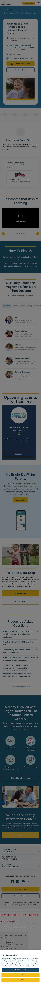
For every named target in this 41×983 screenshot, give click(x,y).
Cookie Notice (32, 966)
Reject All (20, 975)
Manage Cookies (20, 969)
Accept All (20, 980)
